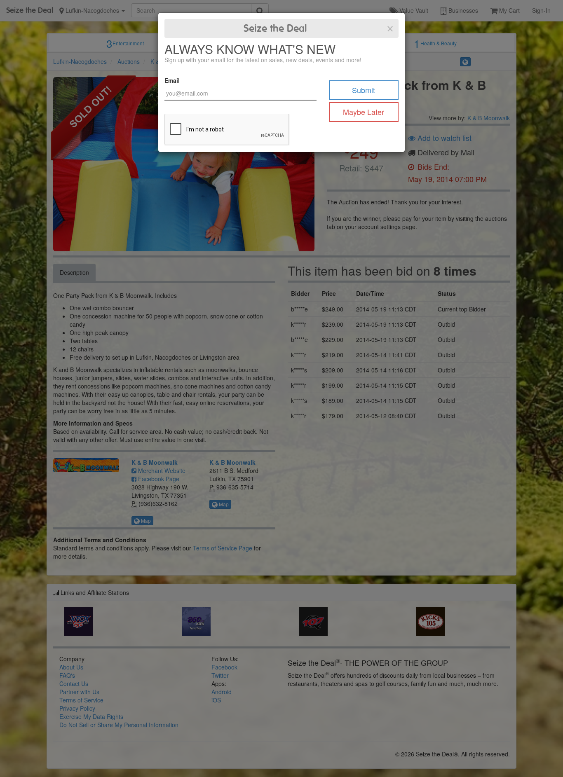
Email (172, 80)
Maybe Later (363, 111)
